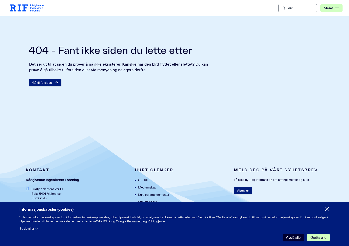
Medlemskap (147, 187)
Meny (328, 8)
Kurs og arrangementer (153, 194)
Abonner (243, 190)
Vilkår (152, 221)
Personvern (134, 221)
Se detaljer (26, 228)
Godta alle (318, 237)
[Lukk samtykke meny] (327, 208)
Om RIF (143, 180)
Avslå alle (293, 237)
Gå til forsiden (42, 82)
